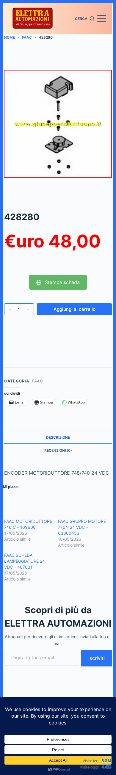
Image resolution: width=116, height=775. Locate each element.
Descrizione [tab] (58, 437)
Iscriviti (96, 658)
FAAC (37, 381)
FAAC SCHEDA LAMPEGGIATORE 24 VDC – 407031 (24, 561)
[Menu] (101, 18)
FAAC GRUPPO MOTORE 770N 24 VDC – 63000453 (82, 527)
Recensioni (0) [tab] (58, 450)
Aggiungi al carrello (74, 309)
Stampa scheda (61, 282)
